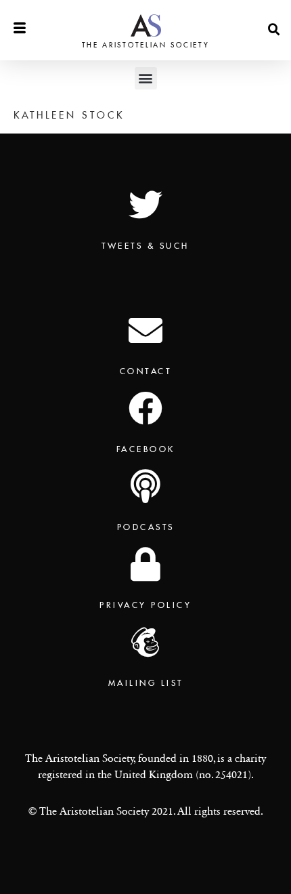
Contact (146, 371)
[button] (274, 30)
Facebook (145, 449)
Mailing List (145, 683)
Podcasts (146, 527)
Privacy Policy (145, 605)
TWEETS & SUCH (145, 246)
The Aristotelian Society (146, 45)
